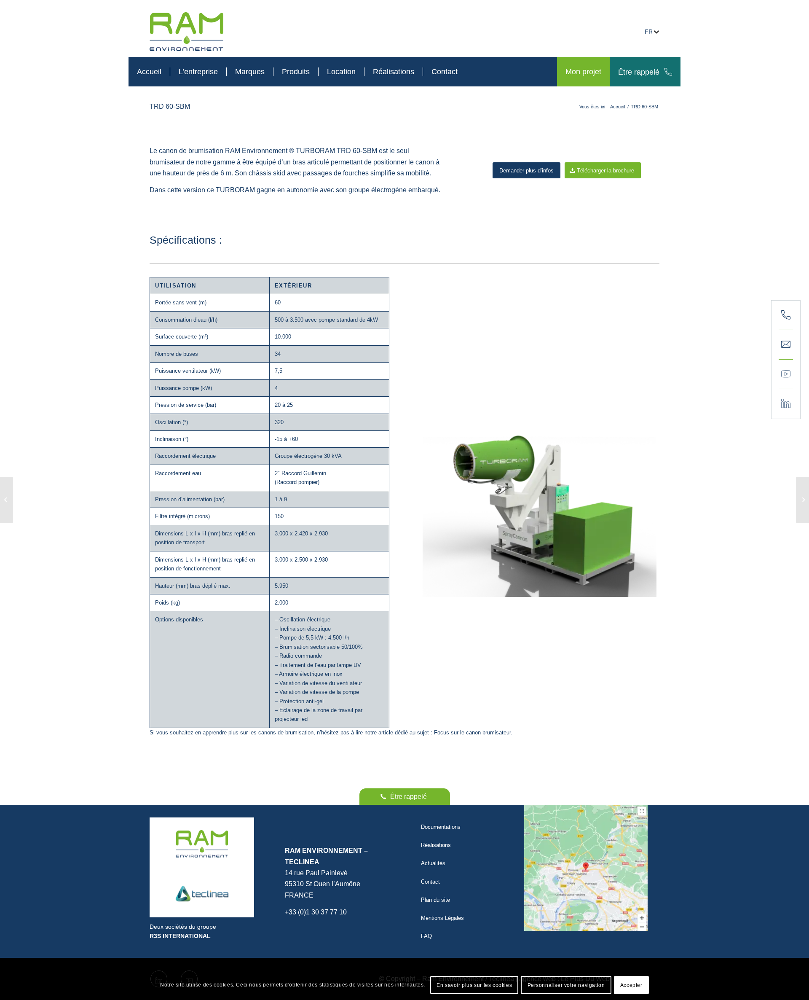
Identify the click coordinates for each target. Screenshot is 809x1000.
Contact (430, 882)
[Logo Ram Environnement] (202, 843)
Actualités (433, 863)
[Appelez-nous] (785, 315)
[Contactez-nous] (785, 345)
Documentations (441, 827)
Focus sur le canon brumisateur (472, 732)
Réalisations (436, 845)
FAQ (426, 936)
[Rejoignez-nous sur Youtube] (785, 374)
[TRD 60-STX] (802, 500)
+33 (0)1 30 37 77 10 (316, 912)
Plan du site (435, 900)
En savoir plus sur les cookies (474, 985)
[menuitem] (149, 71)
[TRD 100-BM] (6, 500)
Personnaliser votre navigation (566, 985)
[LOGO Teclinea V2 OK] (202, 893)
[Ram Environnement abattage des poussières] (186, 31)
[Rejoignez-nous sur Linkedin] (785, 404)
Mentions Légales (442, 918)
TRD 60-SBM (170, 106)
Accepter (631, 985)
